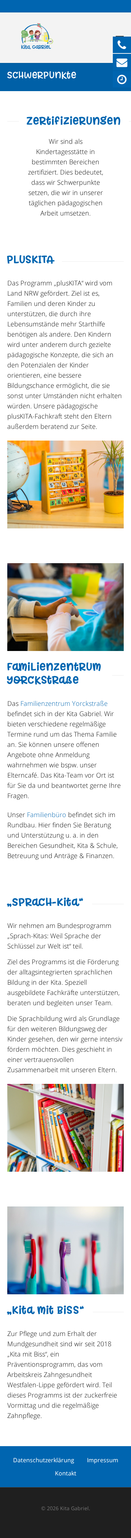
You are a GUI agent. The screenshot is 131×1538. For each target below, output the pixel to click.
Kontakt (65, 1473)
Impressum (102, 1460)
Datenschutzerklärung (43, 1460)
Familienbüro (46, 814)
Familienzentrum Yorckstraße (64, 703)
